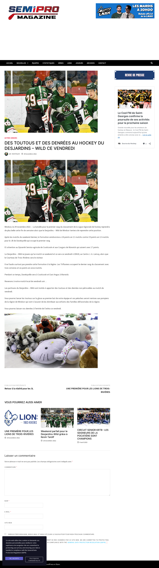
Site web (8, 523)
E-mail (8, 512)
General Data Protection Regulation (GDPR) (87, 542)
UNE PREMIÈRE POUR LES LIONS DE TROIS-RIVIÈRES (19, 433)
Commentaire (11, 467)
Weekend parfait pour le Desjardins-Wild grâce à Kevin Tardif (54, 434)
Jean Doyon (16, 154)
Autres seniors (11, 138)
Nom (7, 501)
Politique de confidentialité (34, 559)
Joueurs (79, 63)
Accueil (9, 63)
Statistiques (48, 63)
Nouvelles (21, 63)
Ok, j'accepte (14, 558)
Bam (58, 564)
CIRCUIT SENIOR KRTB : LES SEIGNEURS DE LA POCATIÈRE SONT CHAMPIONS (92, 434)
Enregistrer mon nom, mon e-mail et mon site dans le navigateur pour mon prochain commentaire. (51, 534)
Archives (91, 63)
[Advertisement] (79, 42)
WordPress (49, 564)
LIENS (69, 63)
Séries (61, 63)
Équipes (35, 63)
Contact (102, 63)
